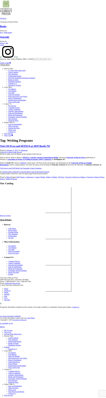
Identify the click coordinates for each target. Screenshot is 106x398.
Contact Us (12, 132)
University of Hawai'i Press (95, 177)
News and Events (14, 102)
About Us (7, 290)
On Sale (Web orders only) (17, 70)
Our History (12, 89)
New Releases (13, 74)
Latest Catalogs (13, 72)
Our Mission (12, 91)
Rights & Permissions (15, 115)
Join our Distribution (15, 124)
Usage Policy (30, 318)
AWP (18, 177)
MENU (2, 327)
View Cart (7, 135)
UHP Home (12, 228)
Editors (48, 177)
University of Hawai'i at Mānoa (75, 177)
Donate (10, 274)
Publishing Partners (14, 82)
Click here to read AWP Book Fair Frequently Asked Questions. (21, 168)
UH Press (3, 18)
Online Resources (14, 362)
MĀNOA (23, 163)
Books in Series (13, 80)
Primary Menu (5, 65)
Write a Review (13, 126)
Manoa (8, 177)
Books (3, 26)
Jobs (5, 296)
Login (2, 45)
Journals (4, 37)
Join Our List (8, 133)
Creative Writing (39, 177)
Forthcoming (12, 236)
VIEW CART (4, 63)
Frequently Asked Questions (17, 117)
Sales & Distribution (15, 267)
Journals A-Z (12, 83)
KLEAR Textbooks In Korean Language (21, 78)
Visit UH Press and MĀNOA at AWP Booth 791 (25, 146)
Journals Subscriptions (15, 265)
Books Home (12, 230)
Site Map (7, 300)
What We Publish (14, 95)
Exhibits (54, 177)
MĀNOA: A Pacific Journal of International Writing (40, 157)
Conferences (29, 177)
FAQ (5, 298)
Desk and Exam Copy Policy (17, 96)
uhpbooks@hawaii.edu (12, 283)
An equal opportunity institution (10, 316)
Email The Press (13, 272)
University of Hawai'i (19, 320)
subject (2, 43)
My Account (8, 330)
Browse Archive (5, 215)
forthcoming (8, 32)
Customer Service (14, 107)
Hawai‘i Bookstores (14, 98)
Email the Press (13, 120)
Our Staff (11, 93)
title (7, 43)
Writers (2, 179)
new (1, 32)
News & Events (13, 253)
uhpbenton (24, 150)
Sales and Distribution (15, 113)
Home (6, 289)
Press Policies (12, 119)
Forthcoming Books (14, 76)
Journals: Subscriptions (15, 111)
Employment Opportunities (17, 100)
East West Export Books (16, 392)
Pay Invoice (12, 106)
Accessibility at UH (6, 323)
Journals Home (13, 232)
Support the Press (14, 128)
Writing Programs (11, 179)
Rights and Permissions (15, 377)
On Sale (11, 238)
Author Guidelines (14, 109)
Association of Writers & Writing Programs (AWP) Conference (29, 159)
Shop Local (12, 130)
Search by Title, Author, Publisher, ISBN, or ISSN (16, 59)
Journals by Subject (14, 85)
